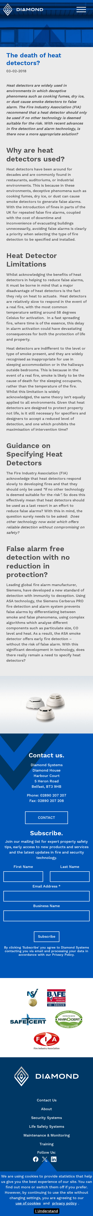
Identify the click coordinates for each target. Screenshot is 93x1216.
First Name (23, 867)
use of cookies (28, 1203)
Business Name (46, 906)
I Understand (46, 1211)
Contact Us (46, 1100)
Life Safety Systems (46, 1126)
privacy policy (64, 1203)
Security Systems (46, 1118)
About (46, 1109)
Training (46, 1144)
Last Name (69, 867)
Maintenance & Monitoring (46, 1135)
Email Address (46, 886)
